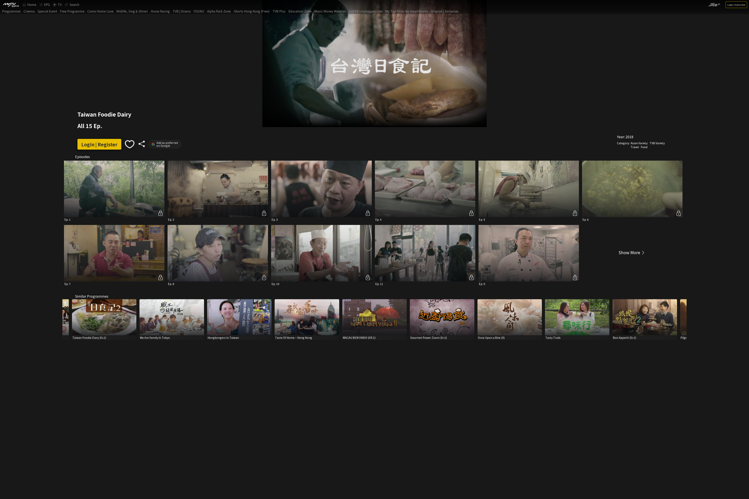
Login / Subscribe (736, 4)
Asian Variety (639, 143)
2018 (629, 136)
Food (644, 147)
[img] (11, 5)
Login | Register (99, 144)
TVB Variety (657, 143)
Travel (635, 147)
